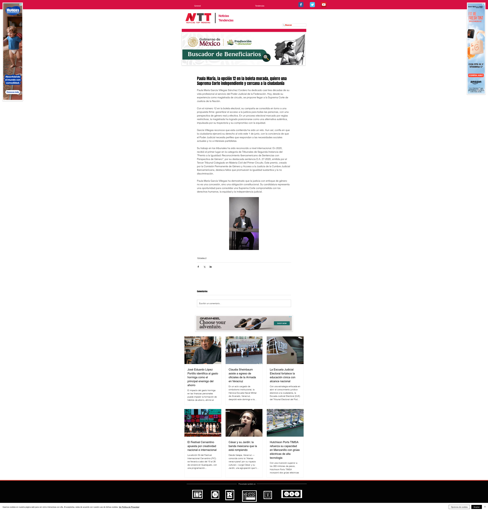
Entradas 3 (201, 258)
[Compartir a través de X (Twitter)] (204, 266)
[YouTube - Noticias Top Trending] (323, 4)
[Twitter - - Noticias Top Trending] (312, 4)
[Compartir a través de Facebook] (198, 266)
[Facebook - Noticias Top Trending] (300, 4)
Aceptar (477, 507)
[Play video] (244, 223)
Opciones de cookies (459, 507)
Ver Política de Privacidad (129, 507)
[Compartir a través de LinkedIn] (210, 266)
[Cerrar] (484, 507)
